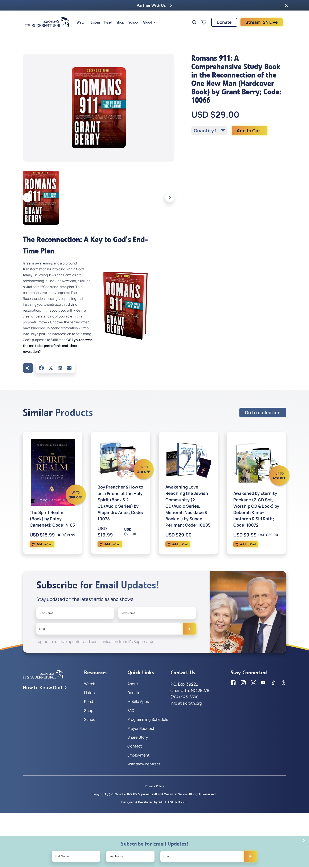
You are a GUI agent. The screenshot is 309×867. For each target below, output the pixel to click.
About (147, 22)
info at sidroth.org (186, 703)
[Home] (46, 22)
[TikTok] (273, 682)
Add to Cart (249, 130)
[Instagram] (243, 682)
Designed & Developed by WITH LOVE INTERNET (154, 802)
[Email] (69, 367)
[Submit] (189, 628)
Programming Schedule (147, 719)
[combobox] (209, 130)
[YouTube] (263, 682)
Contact (134, 746)
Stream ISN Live (262, 22)
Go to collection (263, 412)
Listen (95, 22)
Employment (138, 755)
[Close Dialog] (304, 840)
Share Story (137, 737)
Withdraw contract (143, 763)
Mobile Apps (138, 701)
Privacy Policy (154, 786)
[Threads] (283, 682)
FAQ (130, 710)
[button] (286, 5)
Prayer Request (140, 728)
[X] (50, 367)
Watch (82, 22)
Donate (224, 22)
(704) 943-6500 (184, 696)
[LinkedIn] (59, 367)
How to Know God (42, 687)
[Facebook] (41, 367)
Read (108, 22)
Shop (120, 22)
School (133, 22)
